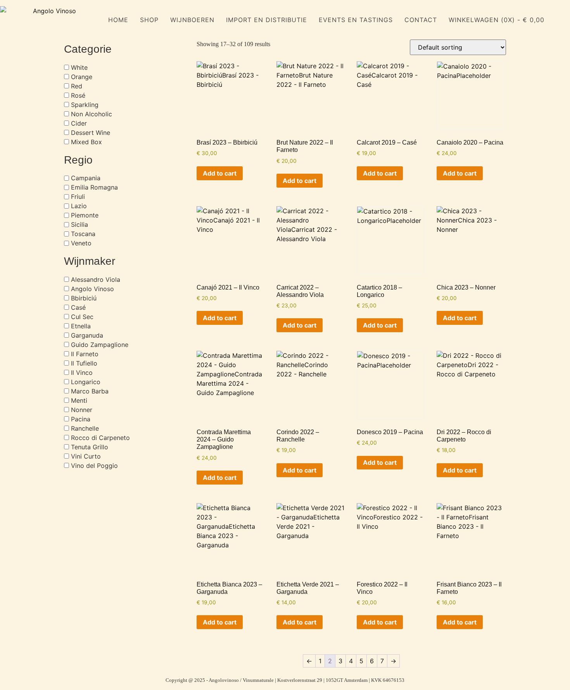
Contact (420, 20)
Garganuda (87, 335)
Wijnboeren (192, 20)
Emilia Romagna (94, 187)
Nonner (81, 410)
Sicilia (79, 224)
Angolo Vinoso (92, 289)
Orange (81, 77)
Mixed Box (86, 142)
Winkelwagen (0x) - (496, 20)
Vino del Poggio (94, 465)
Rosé (78, 95)
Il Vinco (82, 372)
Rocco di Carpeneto (100, 438)
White (79, 67)
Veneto (81, 243)
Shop (149, 20)
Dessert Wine (90, 132)
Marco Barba (90, 391)
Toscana (83, 234)
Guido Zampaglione (99, 344)
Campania (85, 178)
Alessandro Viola (95, 279)
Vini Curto (86, 456)
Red (76, 86)
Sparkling (84, 105)
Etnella (81, 326)
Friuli (78, 196)
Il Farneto (84, 354)
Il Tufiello (84, 363)
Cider (79, 123)
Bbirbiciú (84, 298)
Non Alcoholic (91, 114)
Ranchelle (85, 428)
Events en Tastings (356, 20)
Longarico (85, 382)
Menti (79, 400)
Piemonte (84, 215)
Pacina (80, 419)
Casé (78, 307)
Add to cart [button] (220, 173)
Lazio (79, 206)
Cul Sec (82, 317)
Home (118, 20)
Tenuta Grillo (89, 447)
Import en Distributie (266, 20)
